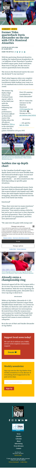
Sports (14, 29)
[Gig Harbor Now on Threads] (16, 420)
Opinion (18, 436)
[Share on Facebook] (15, 52)
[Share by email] (22, 52)
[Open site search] (26, 4)
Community (6, 29)
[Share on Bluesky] (17, 52)
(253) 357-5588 (18, 455)
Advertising (19, 443)
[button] (33, 226)
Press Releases (19, 446)
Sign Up (9, 388)
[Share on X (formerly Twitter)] (19, 52)
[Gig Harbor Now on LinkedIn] (22, 420)
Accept (18, 241)
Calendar (19, 439)
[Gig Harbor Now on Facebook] (9, 420)
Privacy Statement (21, 249)
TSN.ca (12, 124)
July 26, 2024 (24, 125)
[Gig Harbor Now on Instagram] (12, 420)
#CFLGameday (25, 109)
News (18, 434)
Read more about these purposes (21, 238)
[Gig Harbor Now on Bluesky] (19, 420)
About (19, 441)
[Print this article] (24, 52)
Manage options (18, 246)
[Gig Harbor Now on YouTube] (26, 420)
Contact (18, 448)
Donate (11, 352)
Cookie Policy (12, 249)
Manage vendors (7, 238)
